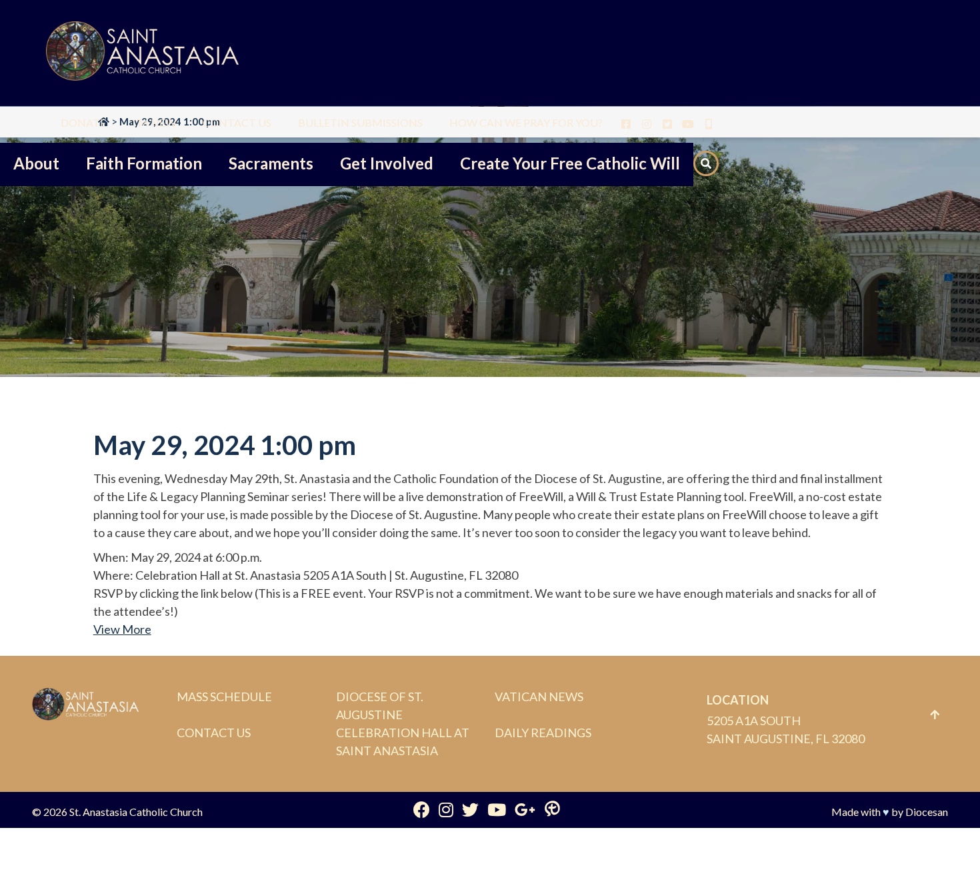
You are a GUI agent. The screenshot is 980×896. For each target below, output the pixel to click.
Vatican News (539, 696)
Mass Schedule (224, 696)
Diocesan (926, 811)
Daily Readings (543, 732)
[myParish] (552, 809)
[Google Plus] (525, 809)
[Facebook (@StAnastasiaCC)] (421, 809)
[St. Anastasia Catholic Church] (142, 52)
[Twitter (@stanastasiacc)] (470, 809)
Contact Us (214, 732)
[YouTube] (496, 809)
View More (122, 629)
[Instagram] (446, 809)
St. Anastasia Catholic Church (136, 811)
